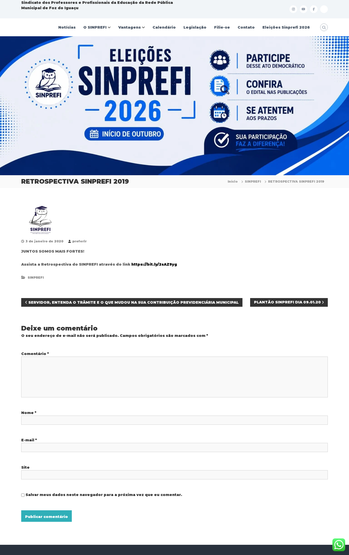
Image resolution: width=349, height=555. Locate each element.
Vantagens (129, 27)
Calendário (164, 27)
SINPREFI (253, 181)
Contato (246, 27)
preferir (79, 241)
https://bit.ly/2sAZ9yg (154, 264)
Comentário (35, 353)
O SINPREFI (95, 27)
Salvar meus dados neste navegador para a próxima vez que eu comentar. (104, 494)
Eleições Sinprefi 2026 (286, 27)
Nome (28, 412)
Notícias (67, 27)
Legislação (194, 27)
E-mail (29, 440)
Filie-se (222, 27)
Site (25, 467)
